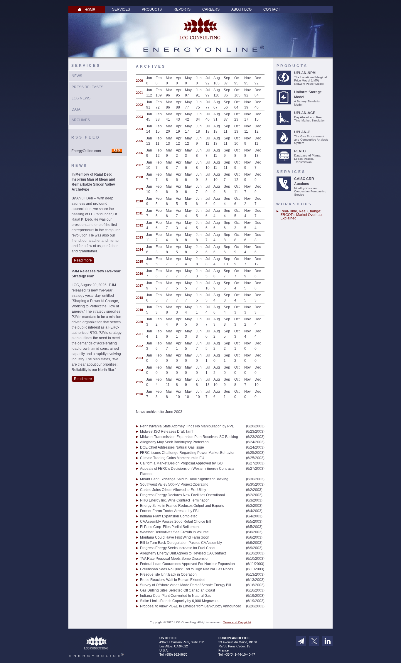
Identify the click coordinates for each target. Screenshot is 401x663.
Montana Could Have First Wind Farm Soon (174, 537)
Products (152, 9)
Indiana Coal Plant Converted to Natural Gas (175, 596)
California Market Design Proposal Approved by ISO (181, 463)
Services (121, 9)
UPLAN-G (302, 132)
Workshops (294, 204)
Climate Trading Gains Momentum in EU (172, 458)
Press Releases (87, 87)
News (77, 76)
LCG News (81, 98)
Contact (271, 9)
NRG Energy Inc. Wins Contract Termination (175, 500)
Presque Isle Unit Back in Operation (168, 574)
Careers (211, 9)
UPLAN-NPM (305, 73)
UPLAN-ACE (304, 113)
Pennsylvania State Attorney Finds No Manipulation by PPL (187, 426)
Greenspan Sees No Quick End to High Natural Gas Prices (186, 569)
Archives (81, 120)
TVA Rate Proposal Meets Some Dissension (175, 559)
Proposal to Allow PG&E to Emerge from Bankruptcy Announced (190, 606)
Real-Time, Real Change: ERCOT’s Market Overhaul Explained (301, 214)
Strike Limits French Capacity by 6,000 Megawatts (179, 601)
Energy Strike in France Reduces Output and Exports (182, 506)
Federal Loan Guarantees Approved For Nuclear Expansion (187, 564)
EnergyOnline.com (86, 151)
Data (76, 109)
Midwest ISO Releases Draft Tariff (166, 431)
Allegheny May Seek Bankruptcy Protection (174, 442)
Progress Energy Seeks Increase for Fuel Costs (177, 548)
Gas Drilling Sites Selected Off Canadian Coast (177, 590)
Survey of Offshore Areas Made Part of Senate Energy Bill (185, 585)
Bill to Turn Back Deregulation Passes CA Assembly (181, 543)
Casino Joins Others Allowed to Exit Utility (173, 490)
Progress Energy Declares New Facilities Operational (182, 495)
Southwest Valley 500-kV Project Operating (174, 484)
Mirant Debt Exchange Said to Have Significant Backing (184, 479)
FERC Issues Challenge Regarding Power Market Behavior (187, 453)
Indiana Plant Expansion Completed (169, 516)
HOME (90, 10)
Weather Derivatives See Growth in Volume (174, 532)
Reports (182, 9)
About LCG (241, 9)
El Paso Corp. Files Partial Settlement (170, 527)
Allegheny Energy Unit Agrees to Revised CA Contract (183, 553)
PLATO (300, 151)
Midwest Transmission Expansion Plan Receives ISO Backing (189, 437)
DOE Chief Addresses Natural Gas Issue (172, 447)
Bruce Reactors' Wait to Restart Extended (172, 580)
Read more (83, 260)
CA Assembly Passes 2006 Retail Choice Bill (175, 521)
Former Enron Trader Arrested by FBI (169, 511)
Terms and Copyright (237, 622)
